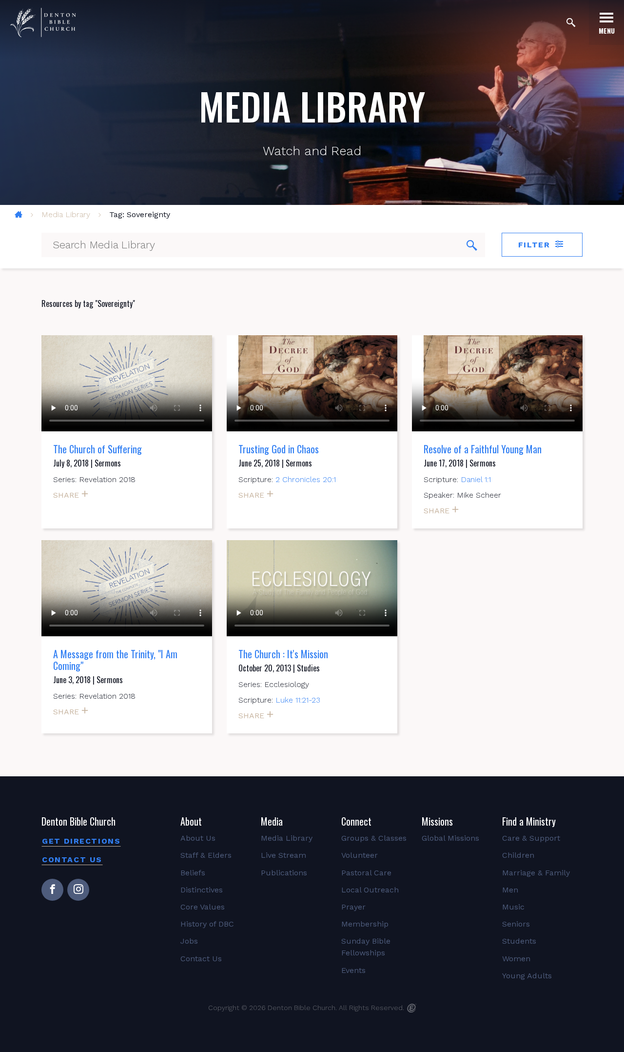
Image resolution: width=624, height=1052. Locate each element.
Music (513, 906)
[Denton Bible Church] (43, 22)
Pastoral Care (366, 872)
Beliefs (192, 872)
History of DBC (207, 924)
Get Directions (81, 841)
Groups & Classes (374, 838)
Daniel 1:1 (476, 479)
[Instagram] (78, 890)
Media (272, 821)
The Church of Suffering (97, 449)
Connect (356, 821)
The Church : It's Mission (283, 654)
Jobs (189, 941)
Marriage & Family (536, 872)
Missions (437, 821)
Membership (365, 924)
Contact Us (72, 859)
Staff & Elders (206, 855)
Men (510, 889)
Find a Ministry (529, 821)
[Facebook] (52, 890)
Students (519, 941)
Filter (535, 244)
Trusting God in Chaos (278, 449)
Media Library (65, 214)
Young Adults (527, 975)
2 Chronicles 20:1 (305, 479)
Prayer (353, 906)
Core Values (202, 906)
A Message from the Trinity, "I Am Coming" (115, 660)
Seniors (516, 924)
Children (518, 855)
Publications (284, 872)
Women (516, 958)
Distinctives (201, 889)
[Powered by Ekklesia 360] (411, 1008)
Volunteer (359, 855)
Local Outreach (370, 889)
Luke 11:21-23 (297, 700)
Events (353, 970)
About (191, 821)
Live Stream (283, 855)
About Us (197, 838)
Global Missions (450, 838)
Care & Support (531, 838)
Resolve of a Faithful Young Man (483, 449)
